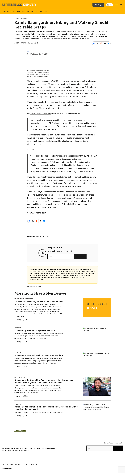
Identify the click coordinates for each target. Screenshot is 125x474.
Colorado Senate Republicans (39, 76)
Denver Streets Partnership (23, 299)
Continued (84, 39)
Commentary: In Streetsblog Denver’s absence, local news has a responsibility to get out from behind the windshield (43, 381)
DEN (41, 11)
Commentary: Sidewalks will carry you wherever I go (38, 355)
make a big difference (47, 87)
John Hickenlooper (20, 18)
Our (5, 11)
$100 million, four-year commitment (69, 81)
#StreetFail (18, 327)
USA (18, 11)
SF (36, 11)
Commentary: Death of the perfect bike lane (34, 330)
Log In (96, 5)
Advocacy (17, 404)
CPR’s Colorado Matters (40, 114)
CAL (46, 11)
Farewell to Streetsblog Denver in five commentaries (38, 301)
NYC (23, 11)
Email (50, 256)
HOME (13, 11)
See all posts (20, 431)
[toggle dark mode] (109, 4)
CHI (32, 11)
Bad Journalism (19, 377)
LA (28, 11)
